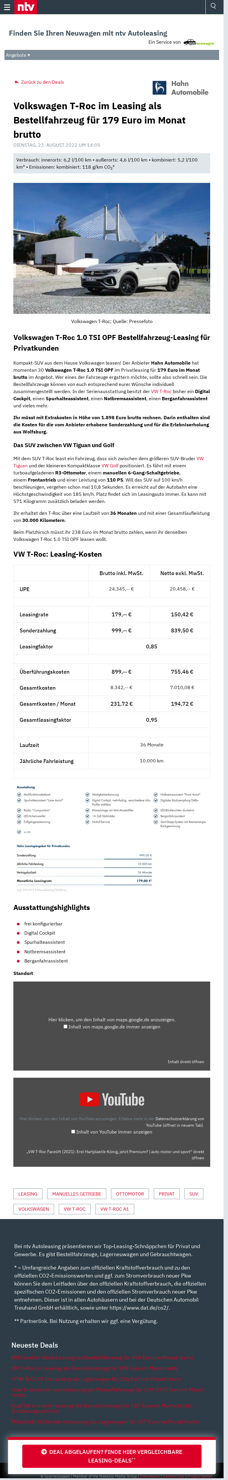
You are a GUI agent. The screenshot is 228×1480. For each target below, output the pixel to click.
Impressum (150, 1476)
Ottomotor (130, 1194)
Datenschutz (173, 1476)
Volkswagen (33, 1209)
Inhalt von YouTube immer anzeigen (114, 1132)
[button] (25, 7)
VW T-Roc (161, 391)
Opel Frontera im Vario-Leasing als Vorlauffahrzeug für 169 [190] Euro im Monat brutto (107, 1392)
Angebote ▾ (18, 55)
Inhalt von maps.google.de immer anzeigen (114, 1027)
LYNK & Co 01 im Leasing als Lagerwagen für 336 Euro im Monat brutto (96, 1378)
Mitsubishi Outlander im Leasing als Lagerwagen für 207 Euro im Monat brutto (105, 1421)
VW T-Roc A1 (114, 1209)
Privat (167, 1194)
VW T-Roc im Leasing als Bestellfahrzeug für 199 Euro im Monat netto (94, 1368)
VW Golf (110, 465)
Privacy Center (199, 1476)
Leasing (27, 1194)
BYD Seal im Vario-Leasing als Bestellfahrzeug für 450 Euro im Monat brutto (102, 1357)
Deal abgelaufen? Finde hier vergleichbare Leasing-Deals (114, 1456)
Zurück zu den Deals (42, 82)
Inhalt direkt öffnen (186, 1061)
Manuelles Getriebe (76, 1194)
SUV (193, 1194)
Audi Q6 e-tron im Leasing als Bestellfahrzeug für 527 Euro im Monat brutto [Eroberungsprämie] (101, 1408)
